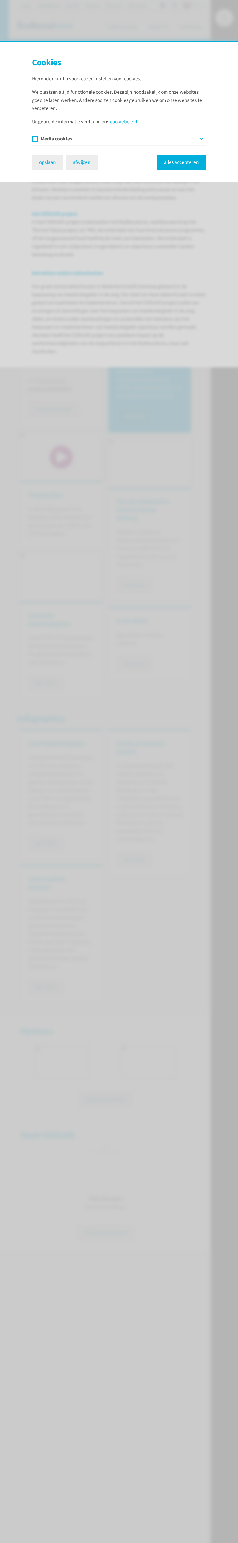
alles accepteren (181, 162)
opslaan (47, 162)
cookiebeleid (123, 121)
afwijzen (82, 162)
